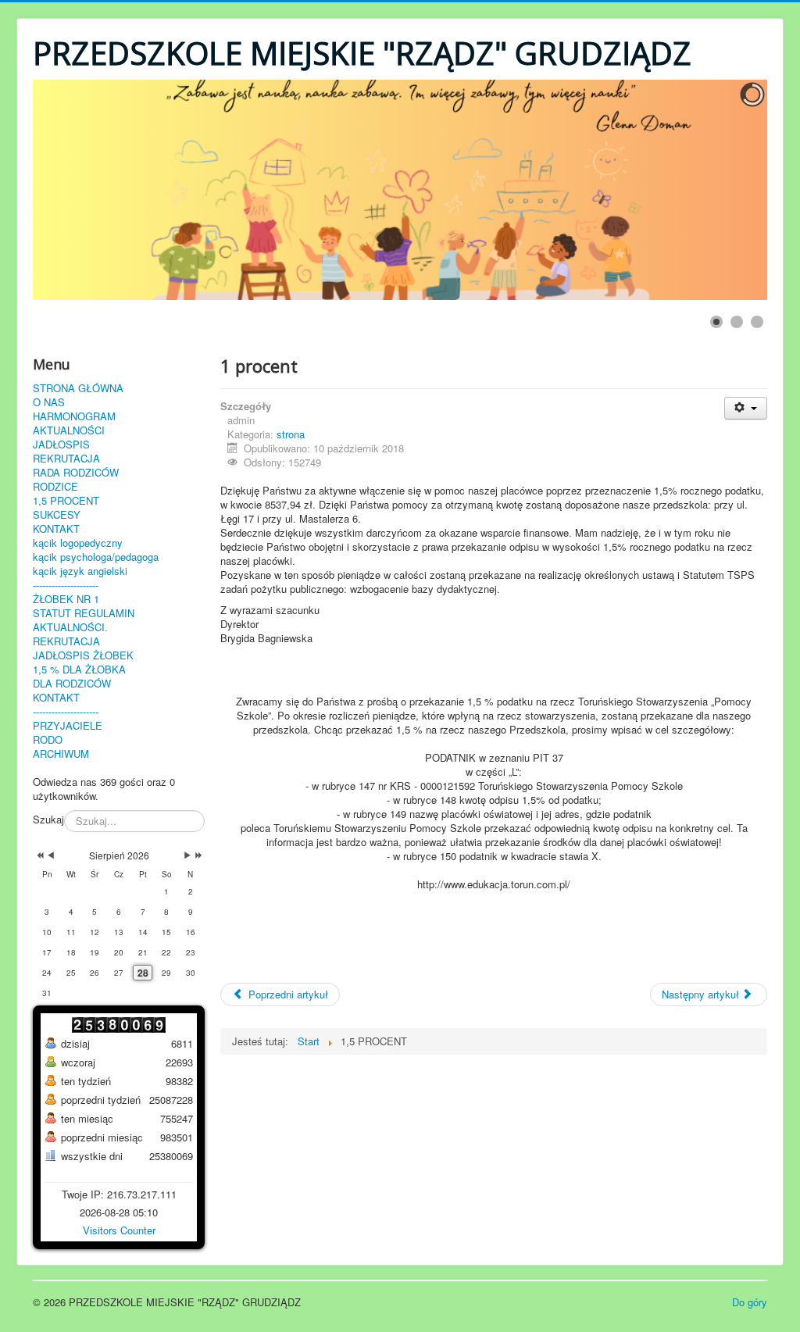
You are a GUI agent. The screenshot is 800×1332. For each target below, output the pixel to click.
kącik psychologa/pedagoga (96, 557)
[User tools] (745, 408)
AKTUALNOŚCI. (70, 627)
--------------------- (65, 585)
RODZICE (55, 487)
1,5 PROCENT (66, 501)
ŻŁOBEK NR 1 (66, 599)
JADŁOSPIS (61, 444)
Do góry (749, 1302)
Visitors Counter (119, 1230)
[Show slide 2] (736, 322)
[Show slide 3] (757, 322)
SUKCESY (56, 515)
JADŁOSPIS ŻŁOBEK (83, 655)
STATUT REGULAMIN (83, 613)
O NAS (49, 402)
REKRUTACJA (66, 459)
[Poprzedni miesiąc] (50, 855)
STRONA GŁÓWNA (78, 388)
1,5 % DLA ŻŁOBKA (79, 669)
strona (291, 434)
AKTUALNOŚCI (69, 430)
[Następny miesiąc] (187, 855)
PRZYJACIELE (67, 726)
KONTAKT (56, 529)
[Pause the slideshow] (719, 189)
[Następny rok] (197, 855)
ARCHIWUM (61, 754)
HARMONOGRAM (74, 416)
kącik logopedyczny (78, 543)
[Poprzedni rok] (38, 855)
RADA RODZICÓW (76, 473)
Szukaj (48, 819)
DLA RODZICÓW (72, 684)
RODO (47, 740)
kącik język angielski (80, 571)
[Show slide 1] (716, 322)
